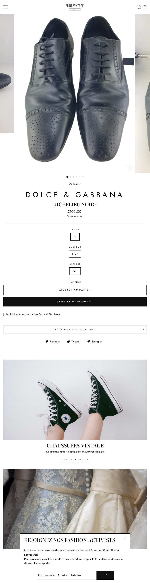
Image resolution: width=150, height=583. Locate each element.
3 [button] (74, 177)
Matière (75, 264)
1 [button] (67, 177)
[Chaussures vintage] (75, 400)
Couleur (75, 246)
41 (75, 236)
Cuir (75, 271)
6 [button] (83, 177)
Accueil (73, 184)
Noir (75, 254)
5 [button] (80, 177)
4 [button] (77, 177)
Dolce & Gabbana (75, 194)
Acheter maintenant (75, 301)
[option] (75, 93)
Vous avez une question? (75, 329)
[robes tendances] (75, 509)
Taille (75, 229)
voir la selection (75, 459)
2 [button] (71, 177)
